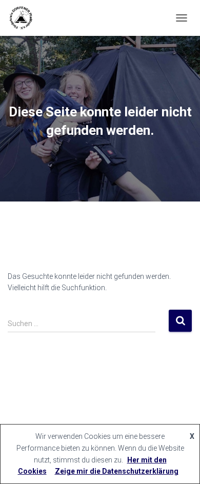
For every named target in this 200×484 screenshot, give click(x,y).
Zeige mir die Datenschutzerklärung (116, 471)
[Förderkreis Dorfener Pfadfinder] (24, 18)
